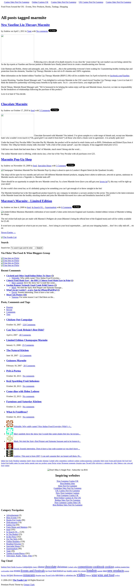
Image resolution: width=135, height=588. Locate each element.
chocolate (39, 461)
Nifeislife (15, 278)
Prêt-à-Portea (13, 370)
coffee (57, 461)
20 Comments (29, 366)
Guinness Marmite (16, 360)
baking (3, 461)
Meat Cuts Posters (14, 295)
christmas (46, 461)
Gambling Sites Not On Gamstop (67, 488)
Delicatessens (12, 522)
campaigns (23, 461)
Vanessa (15, 297)
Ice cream (21, 463)
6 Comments (66, 207)
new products (43, 463)
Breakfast (16, 461)
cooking (76, 461)
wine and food (106, 575)
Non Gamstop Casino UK (67, 481)
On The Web (11, 539)
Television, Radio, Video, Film (19, 556)
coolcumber (96, 461)
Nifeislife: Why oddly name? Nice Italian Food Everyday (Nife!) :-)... (42, 426)
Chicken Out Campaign (19, 319)
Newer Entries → (8, 232)
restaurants (72, 463)
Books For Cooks (13, 520)
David (14, 292)
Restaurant (65, 463)
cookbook (71, 461)
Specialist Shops (44, 166)
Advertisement (12, 515)
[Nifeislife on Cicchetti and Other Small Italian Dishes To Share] (9, 426)
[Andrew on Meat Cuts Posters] (9, 456)
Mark (14, 287)
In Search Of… (12, 532)
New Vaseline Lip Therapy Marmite (25, 24)
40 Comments (25, 335)
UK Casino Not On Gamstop (91, 2)
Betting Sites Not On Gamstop (67, 500)
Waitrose (120, 463)
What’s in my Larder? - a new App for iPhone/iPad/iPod (31, 290)
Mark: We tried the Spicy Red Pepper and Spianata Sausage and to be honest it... (47, 441)
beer (7, 461)
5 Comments (44, 110)
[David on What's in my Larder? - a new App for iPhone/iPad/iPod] (9, 449)
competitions (63, 461)
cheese (34, 461)
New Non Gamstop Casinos (67, 493)
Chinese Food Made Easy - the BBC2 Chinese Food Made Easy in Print (38, 280)
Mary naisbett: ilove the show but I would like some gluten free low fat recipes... (47, 434)
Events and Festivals (115, 461)
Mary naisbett (17, 283)
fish (123, 461)
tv (103, 463)
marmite (32, 463)
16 (25, 295)
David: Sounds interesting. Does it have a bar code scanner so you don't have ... (47, 449)
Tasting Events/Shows (15, 553)
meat (36, 463)
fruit (7, 463)
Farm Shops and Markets (16, 527)
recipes (59, 463)
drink (102, 461)
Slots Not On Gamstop (67, 486)
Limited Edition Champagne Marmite (26, 340)
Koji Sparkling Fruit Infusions (22, 381)
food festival (58, 571)
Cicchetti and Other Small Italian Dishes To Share (28, 276)
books (11, 461)
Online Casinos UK (40, 2)
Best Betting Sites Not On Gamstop (67, 505)
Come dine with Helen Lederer (22, 391)
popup (50, 463)
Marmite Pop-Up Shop (16, 159)
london (27, 463)
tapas (84, 463)
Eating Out (10, 525)
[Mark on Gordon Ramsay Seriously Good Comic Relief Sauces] (9, 441)
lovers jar (103, 181)
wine (124, 463)
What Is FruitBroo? (17, 411)
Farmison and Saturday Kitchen (24, 401)
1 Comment (61, 166)
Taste (29, 31)
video (115, 463)
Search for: (5, 248)
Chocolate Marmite (14, 104)
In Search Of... (38, 207)
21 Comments (25, 355)
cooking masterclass (86, 461)
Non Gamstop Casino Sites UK (67, 502)
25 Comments (28, 345)
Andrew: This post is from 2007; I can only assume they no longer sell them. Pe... (47, 456)
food (33, 110)
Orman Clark (29, 584)
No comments (42, 31)
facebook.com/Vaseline (119, 76)
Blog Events (11, 518)
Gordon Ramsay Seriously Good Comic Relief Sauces (30, 285)
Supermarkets (50, 207)
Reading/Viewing (13, 544)
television (99, 463)
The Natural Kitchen (17, 350)
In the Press (11, 537)
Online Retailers (13, 541)
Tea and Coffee (90, 463)
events (106, 461)
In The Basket (12, 534)
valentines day (108, 463)
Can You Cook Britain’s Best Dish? (25, 329)
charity (29, 461)
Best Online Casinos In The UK (67, 498)
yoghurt (6, 465)
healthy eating (13, 463)
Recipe (54, 463)
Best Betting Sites (67, 483)
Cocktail (51, 461)
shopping (79, 463)
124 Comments (29, 325)
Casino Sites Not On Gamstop (16, 2)
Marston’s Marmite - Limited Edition (26, 201)
